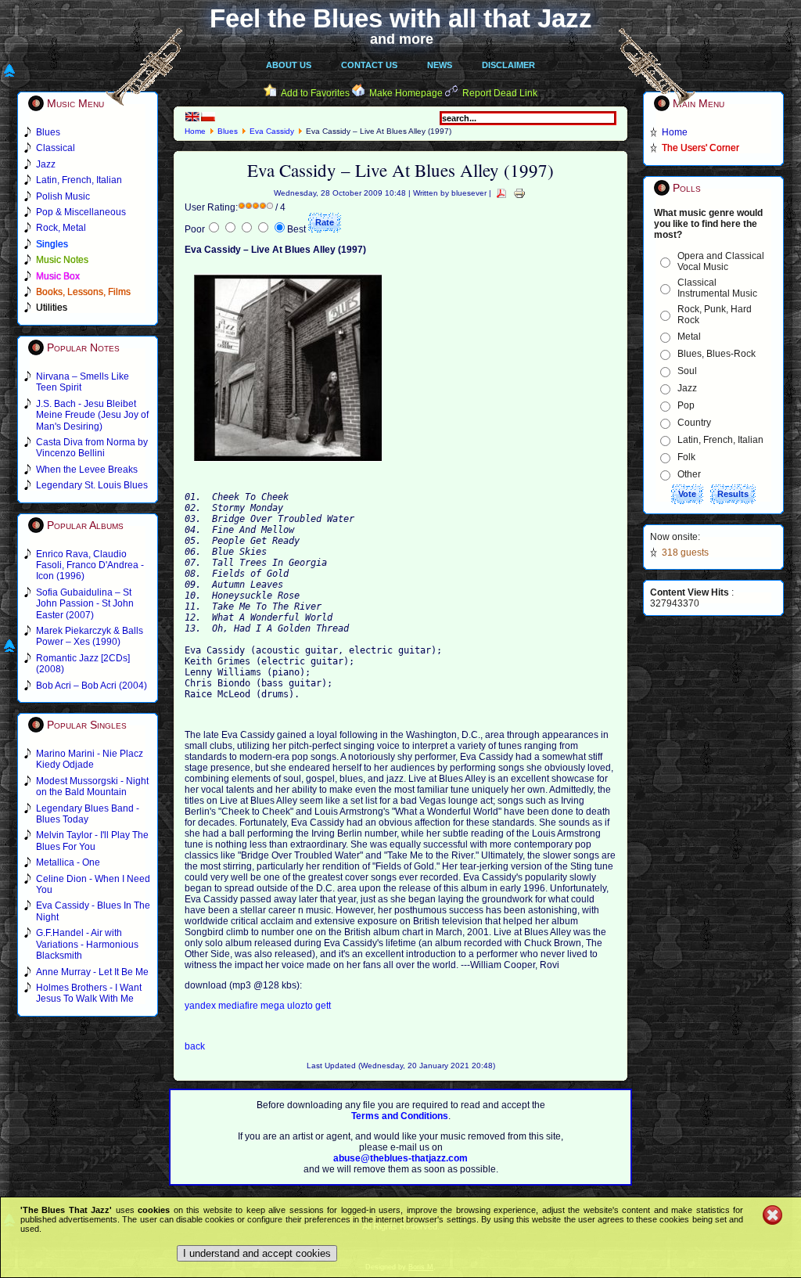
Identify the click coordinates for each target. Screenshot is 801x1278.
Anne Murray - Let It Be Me (92, 972)
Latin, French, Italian (720, 439)
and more (401, 39)
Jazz (687, 388)
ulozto (301, 1005)
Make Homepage (406, 93)
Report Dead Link (499, 93)
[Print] (519, 193)
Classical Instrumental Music (717, 288)
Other (689, 474)
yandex (201, 1005)
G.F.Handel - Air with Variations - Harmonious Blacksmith (87, 944)
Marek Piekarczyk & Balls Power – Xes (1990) (89, 636)
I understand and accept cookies (257, 1253)
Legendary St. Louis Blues (92, 485)
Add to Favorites (315, 93)
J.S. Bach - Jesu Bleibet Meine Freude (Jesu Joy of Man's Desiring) (92, 415)
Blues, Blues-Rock (716, 353)
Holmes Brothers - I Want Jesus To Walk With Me (89, 993)
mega (273, 1005)
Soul (687, 370)
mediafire (238, 1005)
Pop (686, 405)
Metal (689, 336)
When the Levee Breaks (87, 469)
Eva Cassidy (272, 131)
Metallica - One (68, 862)
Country (694, 422)
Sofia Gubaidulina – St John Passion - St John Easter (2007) (85, 604)
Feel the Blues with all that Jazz (401, 18)
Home (195, 131)
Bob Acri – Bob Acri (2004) (91, 685)
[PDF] (501, 193)
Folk (686, 457)
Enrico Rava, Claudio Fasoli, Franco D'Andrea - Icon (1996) (90, 565)
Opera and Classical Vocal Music (720, 261)
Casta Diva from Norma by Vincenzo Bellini (92, 448)
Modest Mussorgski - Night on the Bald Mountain (92, 786)
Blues (227, 131)
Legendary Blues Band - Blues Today (87, 814)
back (195, 1046)
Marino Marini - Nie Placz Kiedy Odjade (89, 759)
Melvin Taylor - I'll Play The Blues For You (92, 840)
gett (323, 1005)
